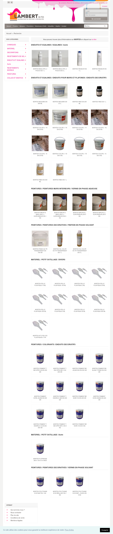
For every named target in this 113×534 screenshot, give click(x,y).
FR (8, 2)
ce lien (94, 39)
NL (11, 2)
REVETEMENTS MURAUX (13, 69)
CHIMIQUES (11, 45)
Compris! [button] (105, 530)
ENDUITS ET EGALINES (15, 60)
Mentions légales (16, 520)
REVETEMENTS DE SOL (16, 56)
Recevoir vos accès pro (73, 3)
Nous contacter (15, 512)
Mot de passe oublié (86, 3)
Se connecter (62, 3)
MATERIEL (11, 48)
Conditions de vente (17, 518)
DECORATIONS (12, 52)
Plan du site (14, 515)
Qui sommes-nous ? (17, 510)
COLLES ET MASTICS (15, 78)
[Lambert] (25, 14)
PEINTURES (11, 74)
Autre (9, 64)
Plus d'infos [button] (69, 530)
